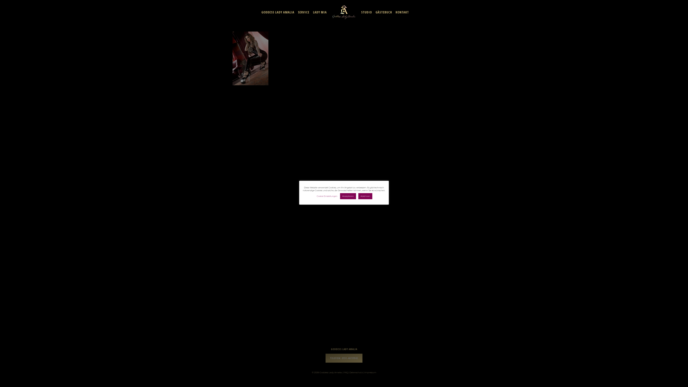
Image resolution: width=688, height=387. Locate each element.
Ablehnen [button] (365, 196)
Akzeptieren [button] (348, 196)
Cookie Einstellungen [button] (327, 196)
